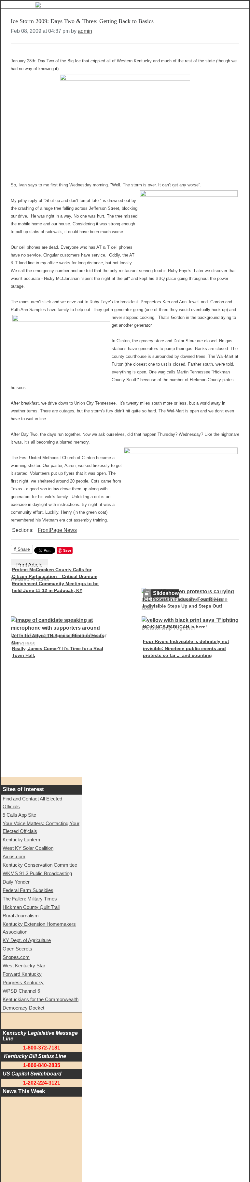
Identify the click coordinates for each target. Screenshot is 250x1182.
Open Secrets (17, 948)
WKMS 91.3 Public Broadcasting (37, 873)
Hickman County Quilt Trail (31, 907)
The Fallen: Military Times (30, 898)
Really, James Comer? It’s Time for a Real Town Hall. (57, 652)
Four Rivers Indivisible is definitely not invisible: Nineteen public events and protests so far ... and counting (186, 648)
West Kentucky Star (24, 965)
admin (85, 31)
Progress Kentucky (23, 982)
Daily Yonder (16, 882)
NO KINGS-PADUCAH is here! (175, 626)
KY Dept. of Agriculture (27, 940)
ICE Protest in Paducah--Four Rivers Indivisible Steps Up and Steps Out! (183, 603)
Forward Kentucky (22, 974)
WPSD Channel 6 (21, 991)
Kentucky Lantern (21, 839)
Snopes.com (16, 957)
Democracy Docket (23, 1008)
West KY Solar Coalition (28, 848)
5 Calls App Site (19, 815)
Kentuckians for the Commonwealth (40, 999)
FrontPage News (57, 530)
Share (23, 549)
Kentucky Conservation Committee (40, 865)
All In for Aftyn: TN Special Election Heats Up (58, 639)
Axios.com (14, 856)
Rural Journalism (21, 915)
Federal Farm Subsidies (28, 890)
